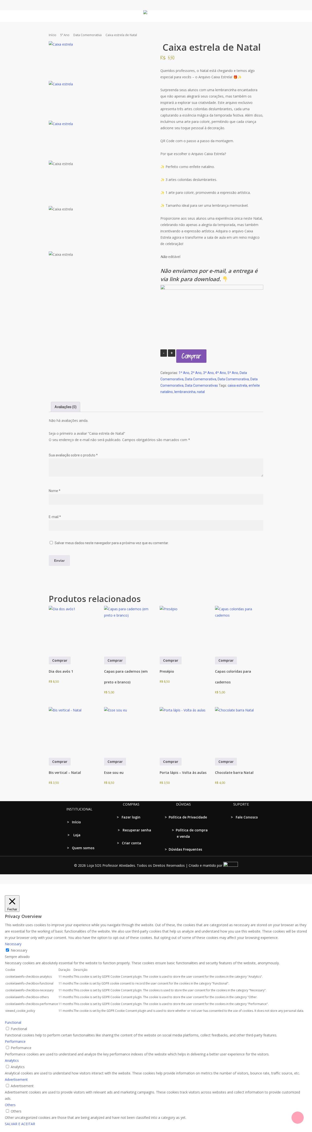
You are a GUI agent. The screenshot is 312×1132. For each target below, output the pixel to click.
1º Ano (184, 373)
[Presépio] (183, 629)
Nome (54, 491)
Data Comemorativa (87, 35)
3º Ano (208, 373)
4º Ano (220, 373)
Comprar (191, 356)
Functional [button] (13, 1022)
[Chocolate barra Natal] (238, 730)
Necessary (19, 950)
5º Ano (64, 35)
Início (52, 35)
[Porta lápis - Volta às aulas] (183, 730)
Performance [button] (15, 1041)
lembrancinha (184, 392)
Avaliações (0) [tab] (66, 407)
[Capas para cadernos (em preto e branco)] (127, 629)
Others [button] (10, 1104)
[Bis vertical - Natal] (72, 730)
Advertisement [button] (16, 1079)
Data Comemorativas (201, 385)
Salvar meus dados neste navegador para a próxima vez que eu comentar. (112, 543)
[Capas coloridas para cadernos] (238, 629)
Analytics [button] (12, 1060)
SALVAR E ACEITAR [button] (20, 1124)
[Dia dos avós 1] (72, 629)
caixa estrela (237, 385)
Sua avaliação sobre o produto (73, 455)
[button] (156, 887)
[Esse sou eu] (127, 730)
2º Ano (196, 373)
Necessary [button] (13, 944)
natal (201, 392)
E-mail (55, 517)
